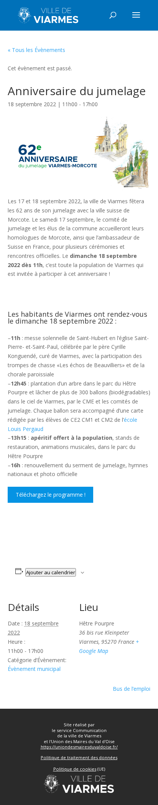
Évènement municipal (34, 668)
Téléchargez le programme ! (51, 494)
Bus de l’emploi (131, 688)
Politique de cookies (74, 769)
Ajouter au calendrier (50, 572)
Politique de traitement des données (79, 757)
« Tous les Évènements (36, 49)
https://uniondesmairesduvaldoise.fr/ (79, 747)
